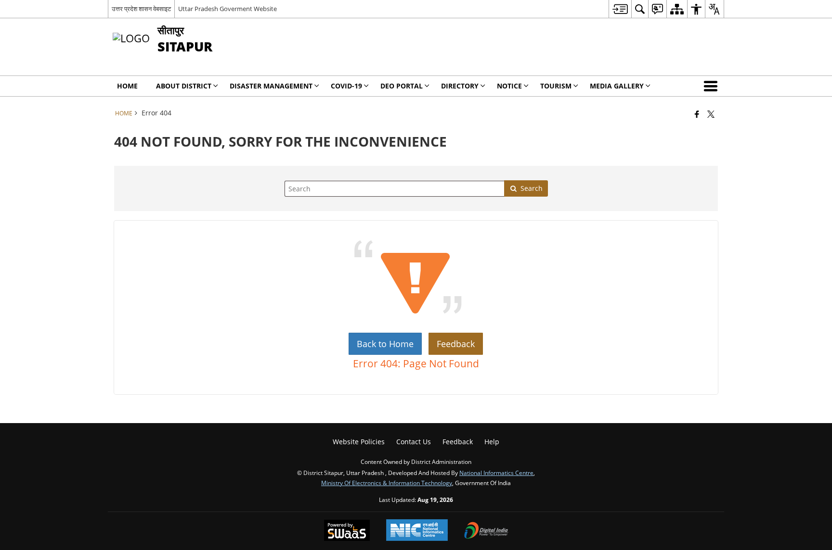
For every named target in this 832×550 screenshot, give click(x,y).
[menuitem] (620, 9)
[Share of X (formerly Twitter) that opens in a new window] (711, 114)
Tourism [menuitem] (556, 85)
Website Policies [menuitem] (359, 441)
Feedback (456, 344)
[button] (712, 86)
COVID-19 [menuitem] (346, 85)
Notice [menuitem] (509, 85)
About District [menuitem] (183, 85)
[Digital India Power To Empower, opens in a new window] (486, 531)
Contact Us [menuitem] (413, 441)
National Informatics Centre (496, 472)
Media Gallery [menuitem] (617, 85)
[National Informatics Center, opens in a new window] (417, 531)
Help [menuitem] (491, 441)
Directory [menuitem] (460, 85)
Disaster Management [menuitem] (271, 85)
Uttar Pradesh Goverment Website (227, 8)
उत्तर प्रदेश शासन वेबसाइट (141, 8)
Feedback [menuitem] (457, 441)
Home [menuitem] (127, 85)
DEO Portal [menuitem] (401, 85)
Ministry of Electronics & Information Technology (386, 483)
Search (531, 188)
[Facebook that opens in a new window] (697, 114)
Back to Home (385, 344)
